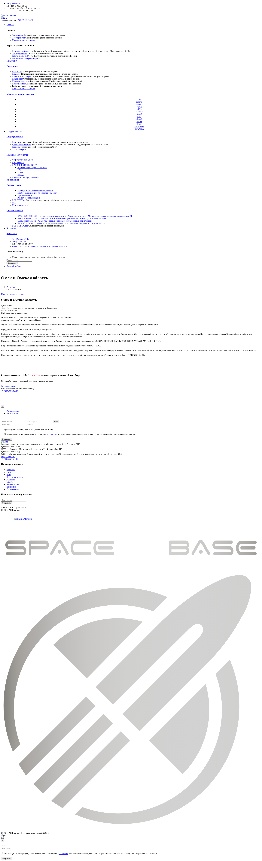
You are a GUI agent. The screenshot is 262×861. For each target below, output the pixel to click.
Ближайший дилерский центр (26, 58)
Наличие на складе (21, 81)
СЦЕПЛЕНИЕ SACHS (22, 160)
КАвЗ (139, 121)
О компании (17, 35)
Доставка (11, 479)
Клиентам (16, 142)
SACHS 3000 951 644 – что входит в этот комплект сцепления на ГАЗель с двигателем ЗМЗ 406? (62, 218)
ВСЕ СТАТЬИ (18, 200)
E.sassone (16, 74)
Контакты (11, 228)
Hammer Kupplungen (21, 76)
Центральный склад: (21, 51)
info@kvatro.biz (14, 3)
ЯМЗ (139, 124)
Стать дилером (19, 149)
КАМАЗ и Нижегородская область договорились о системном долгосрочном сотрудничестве (61, 223)
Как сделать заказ (15, 477)
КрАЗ (139, 114)
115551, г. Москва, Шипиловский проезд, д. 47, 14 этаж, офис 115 (39, 246)
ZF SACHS (17, 71)
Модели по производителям (20, 94)
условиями (52, 434)
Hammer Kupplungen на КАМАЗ (32, 167)
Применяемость (19, 84)
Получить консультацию (23, 40)
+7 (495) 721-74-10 (24, 20)
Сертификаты (18, 38)
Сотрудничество (19, 53)
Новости (11, 469)
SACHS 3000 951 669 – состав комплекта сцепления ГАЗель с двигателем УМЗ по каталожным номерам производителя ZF (74, 216)
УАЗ (139, 99)
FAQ (14, 203)
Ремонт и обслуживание (28, 198)
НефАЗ (139, 112)
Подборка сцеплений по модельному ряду (37, 193)
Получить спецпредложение (25, 177)
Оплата (10, 482)
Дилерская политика (21, 144)
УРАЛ (139, 107)
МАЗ (139, 109)
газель (139, 102)
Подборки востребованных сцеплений (35, 190)
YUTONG (139, 126)
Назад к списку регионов (13, 294)
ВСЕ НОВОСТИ (20, 226)
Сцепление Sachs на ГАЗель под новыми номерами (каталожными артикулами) (54, 221)
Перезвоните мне (20, 205)
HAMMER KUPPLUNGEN (25, 165)
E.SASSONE (18, 162)
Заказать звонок (8, 15)
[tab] (13, 411)
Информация (13, 180)
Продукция (12, 61)
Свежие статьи (14, 185)
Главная (10, 24)
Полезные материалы (17, 155)
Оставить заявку (8, 386)
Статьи (10, 472)
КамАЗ (139, 104)
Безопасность (13, 484)
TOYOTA (139, 129)
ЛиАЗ (139, 119)
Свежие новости (15, 210)
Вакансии (11, 487)
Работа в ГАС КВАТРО (23, 56)
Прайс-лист (17, 79)
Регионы (16, 147)
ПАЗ (139, 116)
